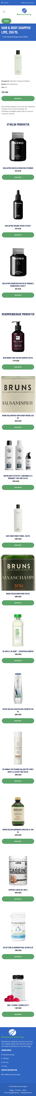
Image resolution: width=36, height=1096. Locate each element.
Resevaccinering (8, 1055)
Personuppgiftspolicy (11, 1093)
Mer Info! (18, 98)
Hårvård (13, 81)
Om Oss (5, 1062)
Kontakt (18, 1090)
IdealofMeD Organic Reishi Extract (18, 226)
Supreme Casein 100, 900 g (18, 890)
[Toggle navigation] (3, 11)
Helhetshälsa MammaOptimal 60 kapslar (18, 947)
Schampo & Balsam (23, 81)
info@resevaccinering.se (27, 3)
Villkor (24, 1090)
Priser (6, 21)
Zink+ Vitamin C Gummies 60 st (18, 1005)
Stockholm (6, 3)
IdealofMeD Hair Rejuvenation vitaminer (18, 168)
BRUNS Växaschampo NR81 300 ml (18, 593)
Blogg (12, 1090)
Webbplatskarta (26, 1093)
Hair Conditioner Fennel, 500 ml (18, 536)
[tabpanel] (18, 59)
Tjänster (6, 1058)
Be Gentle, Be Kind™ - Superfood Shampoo (18, 651)
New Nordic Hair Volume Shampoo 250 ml (18, 358)
